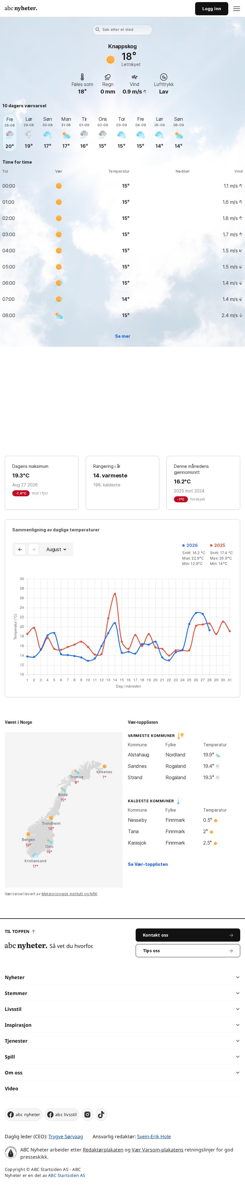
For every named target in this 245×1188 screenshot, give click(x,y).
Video (11, 1088)
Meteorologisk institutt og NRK (69, 894)
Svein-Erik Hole (154, 1136)
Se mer (122, 336)
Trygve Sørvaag (65, 1136)
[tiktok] (101, 1114)
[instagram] (87, 1114)
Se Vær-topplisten (148, 864)
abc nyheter (28, 1114)
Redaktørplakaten (103, 1149)
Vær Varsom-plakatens (157, 1149)
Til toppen (17, 931)
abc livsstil (66, 1114)
